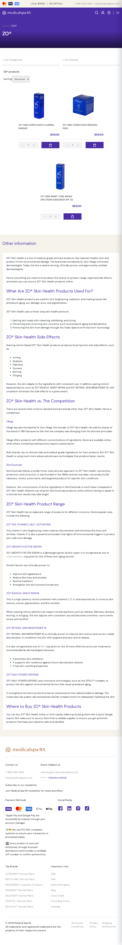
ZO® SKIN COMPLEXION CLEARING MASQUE (36, 127)
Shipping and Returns (109, 924)
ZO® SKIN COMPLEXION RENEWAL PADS (80, 127)
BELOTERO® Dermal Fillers (19, 895)
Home (5, 26)
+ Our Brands (70, 59)
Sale (53, 873)
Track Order (57, 895)
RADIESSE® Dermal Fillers (19, 890)
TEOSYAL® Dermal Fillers (18, 901)
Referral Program (60, 884)
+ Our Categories (12, 59)
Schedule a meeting (57, 777)
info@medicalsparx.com (107, 3)
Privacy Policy (93, 924)
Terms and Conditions (77, 924)
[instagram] (78, 808)
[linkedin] (60, 808)
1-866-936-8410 (83, 3)
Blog (53, 890)
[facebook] (69, 808)
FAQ (53, 879)
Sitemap (55, 906)
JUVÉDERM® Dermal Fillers (19, 873)
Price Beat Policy (60, 901)
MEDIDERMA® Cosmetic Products (24, 884)
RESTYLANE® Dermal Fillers (20, 879)
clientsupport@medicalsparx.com (59, 772)
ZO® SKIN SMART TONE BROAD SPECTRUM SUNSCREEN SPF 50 (57, 198)
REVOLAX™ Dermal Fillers (19, 906)
